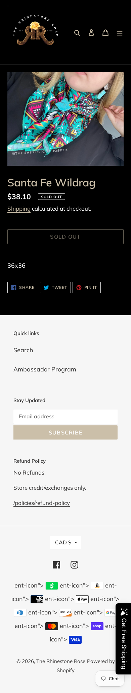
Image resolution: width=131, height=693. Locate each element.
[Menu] (120, 32)
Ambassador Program (44, 369)
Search (23, 350)
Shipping (19, 208)
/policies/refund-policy (41, 502)
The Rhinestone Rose (60, 661)
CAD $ (63, 542)
